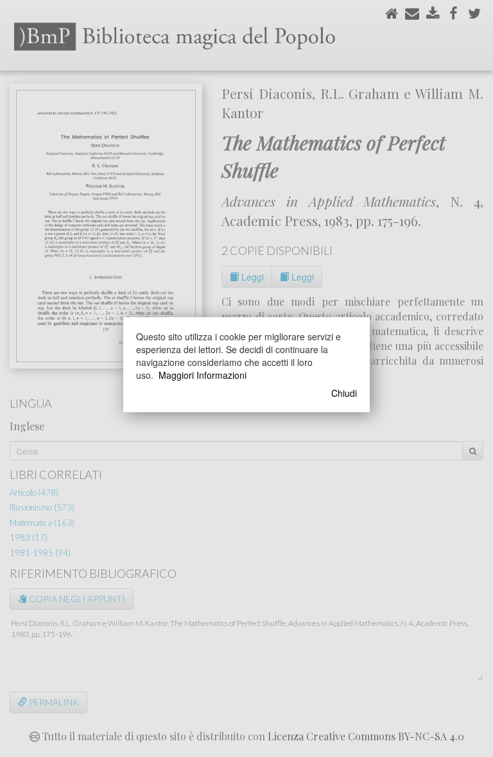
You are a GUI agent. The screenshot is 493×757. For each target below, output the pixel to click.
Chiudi (344, 393)
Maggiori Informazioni (202, 375)
